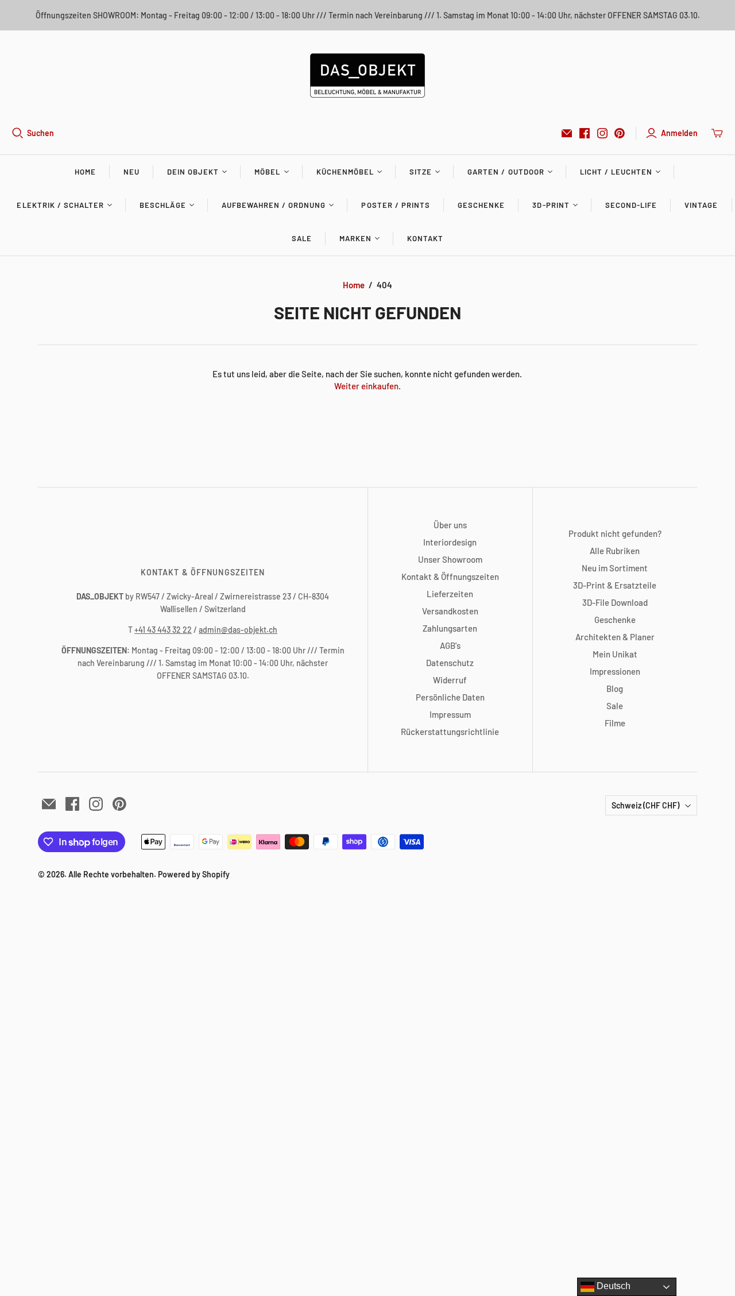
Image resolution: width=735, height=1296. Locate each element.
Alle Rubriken (615, 551)
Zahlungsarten (450, 628)
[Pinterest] (619, 133)
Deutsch (612, 1286)
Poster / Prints (395, 205)
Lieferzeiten (450, 594)
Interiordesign (450, 542)
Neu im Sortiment (615, 568)
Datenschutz (450, 662)
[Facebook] (584, 133)
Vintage (701, 205)
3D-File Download (615, 602)
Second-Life (631, 205)
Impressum (450, 714)
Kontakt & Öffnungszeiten (450, 576)
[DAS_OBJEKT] (367, 75)
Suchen (40, 133)
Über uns (450, 525)
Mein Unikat (615, 654)
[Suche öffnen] (18, 133)
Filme (615, 723)
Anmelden (679, 133)
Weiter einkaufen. (367, 386)
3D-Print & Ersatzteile (614, 585)
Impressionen (615, 671)
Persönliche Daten (450, 697)
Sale (302, 238)
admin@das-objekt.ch (238, 630)
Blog (614, 688)
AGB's (450, 645)
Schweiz (645, 805)
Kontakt (425, 238)
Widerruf (450, 680)
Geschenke (481, 205)
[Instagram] (602, 133)
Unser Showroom (450, 559)
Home (85, 171)
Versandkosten (450, 611)
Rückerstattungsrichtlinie (450, 731)
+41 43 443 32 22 (163, 630)
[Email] (567, 133)
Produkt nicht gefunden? (615, 533)
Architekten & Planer (615, 637)
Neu (131, 171)
